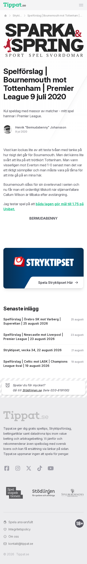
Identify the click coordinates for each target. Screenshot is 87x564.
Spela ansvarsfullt (20, 522)
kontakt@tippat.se (20, 543)
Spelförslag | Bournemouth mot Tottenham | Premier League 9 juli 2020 (55, 15)
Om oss (13, 536)
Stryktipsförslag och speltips (17, 15)
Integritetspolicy (19, 529)
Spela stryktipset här (55, 282)
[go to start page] (5, 15)
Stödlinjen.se (32, 390)
